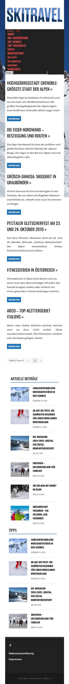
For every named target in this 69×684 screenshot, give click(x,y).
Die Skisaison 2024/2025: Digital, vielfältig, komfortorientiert (43, 442)
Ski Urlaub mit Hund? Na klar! (44, 487)
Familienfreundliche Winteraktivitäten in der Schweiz (44, 392)
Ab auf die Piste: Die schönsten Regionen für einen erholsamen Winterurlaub (45, 416)
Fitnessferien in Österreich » (32, 270)
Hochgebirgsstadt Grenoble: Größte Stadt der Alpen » (32, 86)
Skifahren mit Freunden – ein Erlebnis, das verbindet (40, 512)
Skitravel (47, 678)
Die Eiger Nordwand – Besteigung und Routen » (28, 133)
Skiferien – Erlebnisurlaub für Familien (44, 467)
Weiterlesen (14, 118)
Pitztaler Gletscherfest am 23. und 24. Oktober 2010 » (34, 226)
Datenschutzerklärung (21, 653)
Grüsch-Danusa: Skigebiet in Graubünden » (31, 179)
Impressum (15, 659)
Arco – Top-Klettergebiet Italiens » (28, 314)
